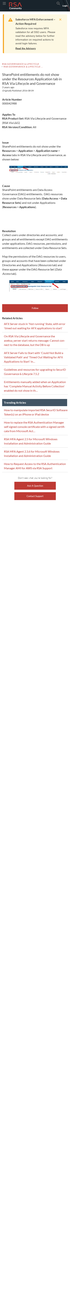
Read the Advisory (25, 48)
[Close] (59, 19)
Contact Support (35, 496)
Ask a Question (35, 485)
